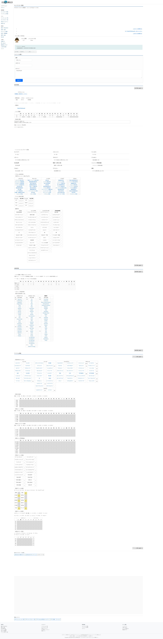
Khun (32, 306)
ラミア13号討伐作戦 (74, 181)
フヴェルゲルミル (70, 375)
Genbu (32, 332)
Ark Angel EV (31, 341)
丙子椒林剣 (81, 373)
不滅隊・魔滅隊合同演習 (19, 192)
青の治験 (19, 189)
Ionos (20, 317)
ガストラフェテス (39, 385)
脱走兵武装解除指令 (74, 190)
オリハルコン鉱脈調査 (19, 181)
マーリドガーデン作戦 (33, 190)
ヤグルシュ (39, 380)
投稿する (19, 80)
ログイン (3, 7)
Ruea (32, 300)
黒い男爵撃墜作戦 (60, 184)
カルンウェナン (50, 365)
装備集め (16, 93)
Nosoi (20, 320)
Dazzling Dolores (46, 303)
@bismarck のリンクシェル (31, 554)
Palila (32, 317)
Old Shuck (46, 323)
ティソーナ (49, 370)
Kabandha (46, 308)
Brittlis (19, 322)
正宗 (70, 373)
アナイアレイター (27, 378)
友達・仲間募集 (4, 33)
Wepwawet (20, 299)
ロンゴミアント (70, 370)
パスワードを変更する (137, 28)
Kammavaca (32, 325)
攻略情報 (22, 51)
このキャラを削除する (137, 33)
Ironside (45, 320)
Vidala (19, 305)
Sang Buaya (46, 311)
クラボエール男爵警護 (19, 183)
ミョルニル (18, 375)
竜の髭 (49, 375)
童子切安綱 (91, 373)
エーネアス (91, 363)
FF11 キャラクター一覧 (30, 619)
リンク (2, 48)
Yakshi (46, 328)
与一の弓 (18, 378)
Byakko (31, 331)
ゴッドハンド (81, 363)
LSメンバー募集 (4, 31)
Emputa (31, 309)
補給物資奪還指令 (19, 187)
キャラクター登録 (4, 11)
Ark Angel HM (31, 337)
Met (31, 305)
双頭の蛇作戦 (61, 190)
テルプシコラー (39, 368)
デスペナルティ (50, 385)
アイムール (39, 373)
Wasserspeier (31, 308)
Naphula (31, 323)
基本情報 (16, 51)
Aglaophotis (19, 302)
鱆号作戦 (73, 192)
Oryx (46, 316)
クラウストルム (28, 375)
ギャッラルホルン (27, 380)
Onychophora (45, 338)
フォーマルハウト (91, 378)
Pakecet (31, 326)
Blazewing (19, 331)
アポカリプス (17, 370)
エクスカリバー (18, 365)
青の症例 (33, 192)
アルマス (60, 365)
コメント (34, 51)
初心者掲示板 (3, 628)
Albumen (46, 337)
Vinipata (45, 334)
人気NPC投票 (3, 46)
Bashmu (46, 325)
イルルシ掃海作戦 (73, 184)
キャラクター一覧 (4, 19)
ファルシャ (60, 368)
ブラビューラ (27, 368)
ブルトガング (39, 370)
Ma (31, 302)
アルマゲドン (70, 378)
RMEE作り (21, 93)
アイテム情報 (28, 51)
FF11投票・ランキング (45, 629)
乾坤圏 (49, 363)
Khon (32, 303)
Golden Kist (46, 300)
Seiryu (32, 334)
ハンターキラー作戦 (47, 190)
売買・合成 (3, 29)
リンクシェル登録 (4, 13)
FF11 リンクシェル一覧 (19, 619)
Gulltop (19, 314)
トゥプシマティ (50, 383)
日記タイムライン (4, 21)
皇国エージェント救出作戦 (33, 180)
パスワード (17, 63)
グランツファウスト (39, 363)
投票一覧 (3, 23)
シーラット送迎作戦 (74, 186)
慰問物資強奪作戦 (33, 184)
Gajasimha (46, 319)
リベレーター (39, 375)
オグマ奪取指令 (19, 190)
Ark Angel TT (31, 338)
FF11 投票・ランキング (55, 619)
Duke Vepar (32, 328)
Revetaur (19, 311)
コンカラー (49, 373)
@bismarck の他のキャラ (20, 554)
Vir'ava (31, 329)
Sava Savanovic (32, 316)
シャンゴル (91, 368)
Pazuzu (19, 334)
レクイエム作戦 (61, 181)
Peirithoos (32, 311)
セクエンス (81, 365)
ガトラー (18, 368)
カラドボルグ (70, 365)
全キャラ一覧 (41, 554)
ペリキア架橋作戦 (60, 186)
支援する (3, 41)
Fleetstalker (20, 326)
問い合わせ (3, 43)
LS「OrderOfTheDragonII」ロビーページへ (133, 31)
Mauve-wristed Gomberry (46, 302)
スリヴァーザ (81, 380)
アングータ (91, 370)
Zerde (46, 332)
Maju (46, 326)
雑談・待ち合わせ (4, 27)
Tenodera (31, 314)
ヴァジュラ (39, 365)
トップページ (125, 626)
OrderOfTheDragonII (21, 108)
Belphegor (46, 306)
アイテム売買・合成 (4, 632)
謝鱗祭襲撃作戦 (33, 189)
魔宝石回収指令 (33, 187)
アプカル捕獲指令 (73, 187)
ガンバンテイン (60, 375)
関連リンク (43, 630)
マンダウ (27, 363)
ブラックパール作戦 (47, 192)
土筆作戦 (47, 184)
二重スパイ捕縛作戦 (33, 186)
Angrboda (19, 308)
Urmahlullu (20, 329)
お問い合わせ (125, 627)
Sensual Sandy (19, 319)
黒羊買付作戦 (19, 186)
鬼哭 (18, 373)
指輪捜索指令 (73, 189)
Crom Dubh (46, 299)
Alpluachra (20, 332)
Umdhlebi (19, 325)
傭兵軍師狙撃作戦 (47, 186)
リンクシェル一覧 (45, 626)
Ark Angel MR (31, 340)
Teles (46, 331)
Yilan (32, 320)
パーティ (25, 93)
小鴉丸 (49, 378)
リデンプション (60, 370)
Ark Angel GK (31, 343)
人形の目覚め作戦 (60, 192)
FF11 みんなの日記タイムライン (43, 619)
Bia (31, 299)
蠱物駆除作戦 (73, 183)
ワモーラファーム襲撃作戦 (47, 189)
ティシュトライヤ (81, 375)
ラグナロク (27, 365)
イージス (18, 380)
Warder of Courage (31, 346)
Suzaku (31, 335)
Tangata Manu (19, 303)
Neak (46, 329)
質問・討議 (3, 35)
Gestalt (19, 306)
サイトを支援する (126, 628)
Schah (46, 335)
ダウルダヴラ (70, 380)
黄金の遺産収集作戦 (74, 180)
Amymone (32, 322)
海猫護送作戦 (61, 180)
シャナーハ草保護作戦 (19, 184)
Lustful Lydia (19, 300)
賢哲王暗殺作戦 (33, 183)
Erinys (46, 340)
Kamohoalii (19, 323)
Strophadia (46, 317)
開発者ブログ (125, 629)
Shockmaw (20, 328)
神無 (60, 373)
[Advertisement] (78, 18)
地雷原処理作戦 (61, 189)
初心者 (2, 37)
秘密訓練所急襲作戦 (33, 181)
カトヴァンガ (91, 375)
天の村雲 (27, 373)
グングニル (27, 370)
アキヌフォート (81, 378)
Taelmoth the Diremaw (46, 305)
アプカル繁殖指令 (47, 187)
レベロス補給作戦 (47, 181)
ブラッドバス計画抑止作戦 (61, 187)
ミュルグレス (49, 368)
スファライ (18, 363)
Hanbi (32, 319)
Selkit (46, 309)
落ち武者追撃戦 (47, 183)
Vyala (20, 316)
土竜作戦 (47, 180)
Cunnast (19, 309)
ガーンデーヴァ (60, 378)
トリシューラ (81, 370)
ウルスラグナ (60, 363)
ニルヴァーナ (39, 383)
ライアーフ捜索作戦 (61, 183)
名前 (16, 57)
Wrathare (19, 335)
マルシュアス (91, 380)
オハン (60, 380)
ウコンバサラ (70, 368)
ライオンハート (91, 365)
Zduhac (46, 314)
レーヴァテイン (50, 380)
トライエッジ (81, 368)
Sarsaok (46, 322)
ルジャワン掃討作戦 (20, 180)
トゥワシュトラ (70, 363)
